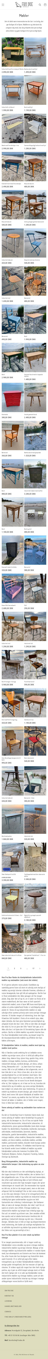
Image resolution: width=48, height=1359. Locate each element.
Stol (25, 605)
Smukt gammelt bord (30, 414)
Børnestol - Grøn (29, 798)
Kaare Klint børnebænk (8, 605)
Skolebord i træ (29, 720)
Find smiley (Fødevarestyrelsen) (18, 1317)
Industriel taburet (7, 260)
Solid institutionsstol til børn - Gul (12, 915)
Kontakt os (9, 1296)
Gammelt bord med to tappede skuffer (33, 375)
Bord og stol (27, 529)
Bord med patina (7, 836)
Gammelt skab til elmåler (9, 567)
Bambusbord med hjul (30, 69)
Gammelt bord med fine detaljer (11, 183)
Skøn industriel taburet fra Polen (12, 955)
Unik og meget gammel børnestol (34, 222)
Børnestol (27, 298)
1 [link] (8, 968)
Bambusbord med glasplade (32, 452)
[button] (2, 4)
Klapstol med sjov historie (32, 260)
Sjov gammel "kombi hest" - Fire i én (35, 955)
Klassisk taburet (29, 183)
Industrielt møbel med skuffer (33, 491)
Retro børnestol (29, 758)
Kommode (5, 414)
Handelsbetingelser (13, 1306)
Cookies (8, 1312)
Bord (25, 336)
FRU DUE (21, 1354)
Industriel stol (6, 298)
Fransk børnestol (29, 682)
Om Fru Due (9, 1291)
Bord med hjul (28, 107)
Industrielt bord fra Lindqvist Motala (13, 69)
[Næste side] (39, 968)
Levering (8, 1301)
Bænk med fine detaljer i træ (10, 145)
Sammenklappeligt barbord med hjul (35, 145)
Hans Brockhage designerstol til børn (11, 759)
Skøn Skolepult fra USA (9, 874)
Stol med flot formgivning (9, 720)
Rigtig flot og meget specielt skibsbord (32, 916)
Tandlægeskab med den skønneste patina (34, 875)
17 (33, 968)
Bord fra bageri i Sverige (9, 682)
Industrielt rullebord (8, 107)
